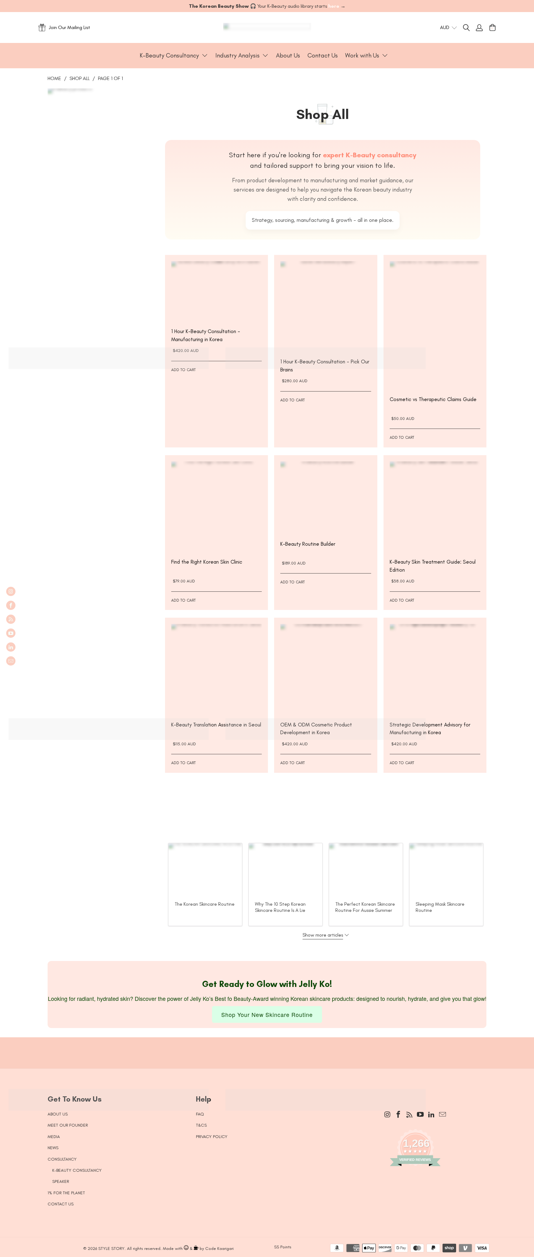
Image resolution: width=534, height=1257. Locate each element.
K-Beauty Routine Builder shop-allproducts (325, 497)
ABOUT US (58, 1114)
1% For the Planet (66, 1193)
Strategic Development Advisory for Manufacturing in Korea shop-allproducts (435, 669)
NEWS (53, 1147)
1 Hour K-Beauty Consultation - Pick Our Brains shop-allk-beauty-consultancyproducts (325, 306)
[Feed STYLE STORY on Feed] (10, 619)
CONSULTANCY (62, 1159)
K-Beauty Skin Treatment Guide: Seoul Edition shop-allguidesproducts (435, 506)
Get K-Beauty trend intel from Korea (262, 1046)
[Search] (469, 27)
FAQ (200, 1114)
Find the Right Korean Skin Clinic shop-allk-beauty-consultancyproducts (216, 506)
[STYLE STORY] (267, 27)
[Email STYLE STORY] (10, 661)
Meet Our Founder (68, 1125)
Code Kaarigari (219, 1248)
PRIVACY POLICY (211, 1136)
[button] (174, 55)
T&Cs (201, 1125)
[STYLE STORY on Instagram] (10, 591)
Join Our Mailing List (69, 27)
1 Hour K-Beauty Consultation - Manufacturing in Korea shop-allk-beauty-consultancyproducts (216, 291)
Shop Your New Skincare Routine (267, 1014)
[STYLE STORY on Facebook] (10, 605)
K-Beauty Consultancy (77, 1170)
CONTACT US (61, 1204)
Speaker (60, 1181)
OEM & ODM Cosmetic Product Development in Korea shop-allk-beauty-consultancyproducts (325, 669)
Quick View (216, 307)
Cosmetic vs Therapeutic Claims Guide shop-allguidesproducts (435, 325)
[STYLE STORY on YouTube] (10, 633)
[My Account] (479, 27)
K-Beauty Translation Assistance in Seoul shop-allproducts (216, 669)
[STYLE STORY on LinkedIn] (10, 647)
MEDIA (54, 1136)
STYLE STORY (111, 1248)
